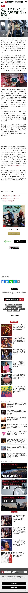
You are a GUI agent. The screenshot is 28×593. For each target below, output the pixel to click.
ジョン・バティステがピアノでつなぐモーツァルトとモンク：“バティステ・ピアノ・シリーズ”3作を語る (17, 440)
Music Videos (7, 308)
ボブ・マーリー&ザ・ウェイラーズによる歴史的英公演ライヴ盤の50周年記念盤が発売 (17, 404)
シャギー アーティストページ (11, 198)
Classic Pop (10, 306)
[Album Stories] (14, 478)
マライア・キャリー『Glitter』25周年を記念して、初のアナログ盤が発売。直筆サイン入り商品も (17, 433)
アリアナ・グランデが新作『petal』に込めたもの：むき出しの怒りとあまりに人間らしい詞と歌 (17, 454)
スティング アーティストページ (11, 195)
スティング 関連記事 (8, 201)
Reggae (16, 308)
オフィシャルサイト (15, 165)
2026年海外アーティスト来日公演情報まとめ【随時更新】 (16, 418)
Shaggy (22, 308)
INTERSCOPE (19, 306)
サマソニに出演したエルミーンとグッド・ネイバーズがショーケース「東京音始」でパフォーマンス (17, 426)
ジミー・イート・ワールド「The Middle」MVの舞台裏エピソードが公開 (17, 447)
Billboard (19, 304)
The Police (17, 310)
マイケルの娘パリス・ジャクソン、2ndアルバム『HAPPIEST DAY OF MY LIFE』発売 (16, 411)
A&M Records (10, 304)
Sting (10, 310)
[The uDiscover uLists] (14, 494)
